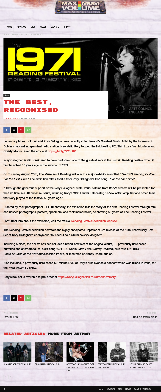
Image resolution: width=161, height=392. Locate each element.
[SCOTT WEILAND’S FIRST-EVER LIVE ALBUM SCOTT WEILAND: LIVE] (80, 352)
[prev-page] (5, 377)
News (15, 34)
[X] (14, 130)
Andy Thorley (12, 118)
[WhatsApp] (28, 130)
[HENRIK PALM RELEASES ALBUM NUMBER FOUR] (144, 352)
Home (9, 26)
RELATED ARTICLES (24, 334)
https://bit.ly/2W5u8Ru (62, 151)
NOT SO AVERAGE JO (145, 317)
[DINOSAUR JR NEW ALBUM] (49, 352)
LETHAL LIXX (11, 317)
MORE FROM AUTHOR (69, 334)
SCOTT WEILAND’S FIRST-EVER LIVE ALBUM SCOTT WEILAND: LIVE (80, 367)
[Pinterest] (21, 130)
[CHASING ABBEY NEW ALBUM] (17, 352)
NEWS (43, 26)
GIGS (33, 26)
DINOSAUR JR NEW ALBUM (47, 364)
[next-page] (10, 377)
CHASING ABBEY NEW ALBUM (17, 364)
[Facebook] (6, 130)
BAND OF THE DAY (61, 26)
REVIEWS (21, 26)
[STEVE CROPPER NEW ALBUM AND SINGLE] (112, 352)
